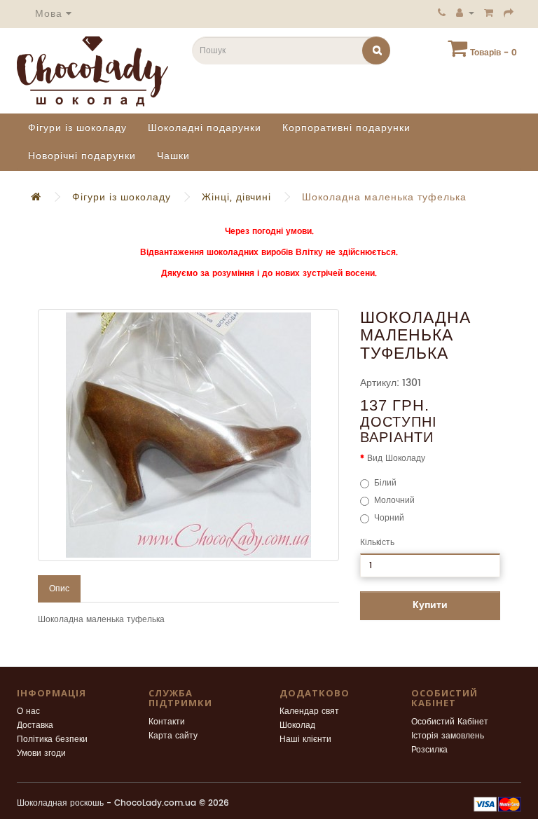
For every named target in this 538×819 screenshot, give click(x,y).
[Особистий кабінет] (465, 12)
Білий (385, 483)
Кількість (377, 542)
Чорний (389, 518)
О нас (28, 711)
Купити (430, 605)
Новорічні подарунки (82, 156)
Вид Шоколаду (396, 458)
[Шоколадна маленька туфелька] (188, 435)
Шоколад (297, 725)
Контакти (167, 722)
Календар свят (309, 711)
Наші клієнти (305, 739)
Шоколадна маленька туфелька (384, 197)
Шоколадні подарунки (204, 128)
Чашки (173, 156)
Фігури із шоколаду (77, 128)
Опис (59, 589)
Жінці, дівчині (236, 197)
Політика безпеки (52, 739)
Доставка (35, 725)
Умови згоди (41, 753)
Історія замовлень (447, 736)
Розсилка (429, 750)
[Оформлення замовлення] (509, 12)
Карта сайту (173, 736)
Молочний (394, 500)
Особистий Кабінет (449, 722)
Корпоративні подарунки (346, 128)
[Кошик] (489, 12)
